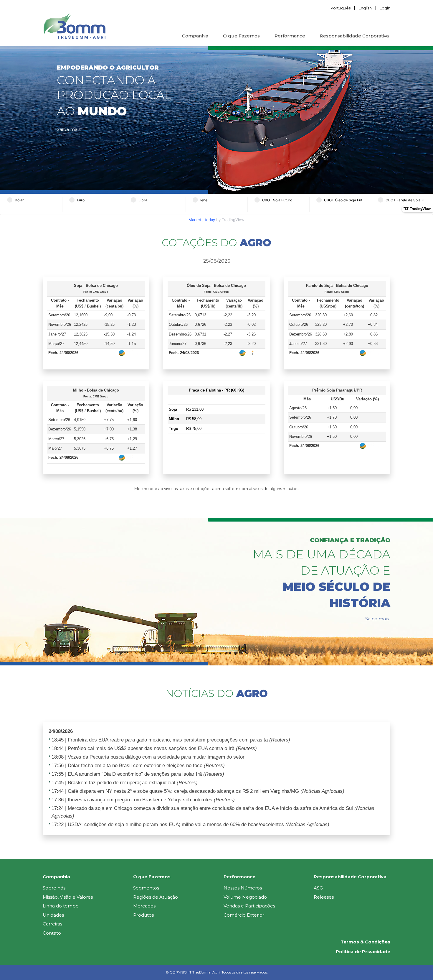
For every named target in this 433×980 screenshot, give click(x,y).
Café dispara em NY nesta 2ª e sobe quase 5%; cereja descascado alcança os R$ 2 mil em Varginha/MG (206, 791)
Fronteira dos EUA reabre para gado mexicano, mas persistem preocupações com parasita (179, 740)
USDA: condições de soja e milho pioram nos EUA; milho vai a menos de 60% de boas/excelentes (198, 824)
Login (385, 8)
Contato (52, 933)
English (365, 8)
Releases (324, 897)
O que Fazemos (241, 36)
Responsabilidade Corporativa (354, 36)
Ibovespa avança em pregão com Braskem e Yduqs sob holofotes (151, 800)
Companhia (195, 36)
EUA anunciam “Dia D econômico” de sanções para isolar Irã (146, 774)
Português (340, 8)
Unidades (53, 915)
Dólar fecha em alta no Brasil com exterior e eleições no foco (146, 765)
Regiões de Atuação (155, 897)
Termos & (365, 942)
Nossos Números (243, 888)
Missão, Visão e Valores (68, 897)
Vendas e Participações (249, 906)
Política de (363, 951)
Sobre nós (54, 888)
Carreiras (52, 924)
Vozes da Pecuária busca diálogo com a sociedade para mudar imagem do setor (156, 757)
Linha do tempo (61, 906)
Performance (290, 36)
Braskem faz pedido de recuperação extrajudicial (133, 782)
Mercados (144, 906)
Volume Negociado (245, 897)
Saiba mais (68, 129)
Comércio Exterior (244, 915)
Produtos (143, 915)
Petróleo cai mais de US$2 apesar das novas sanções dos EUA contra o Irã (162, 748)
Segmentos (146, 888)
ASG (318, 888)
